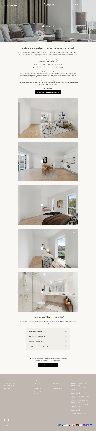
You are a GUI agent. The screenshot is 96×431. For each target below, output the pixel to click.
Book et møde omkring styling (70, 4)
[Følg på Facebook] (5, 420)
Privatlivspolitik (56, 386)
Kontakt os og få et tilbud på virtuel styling (48, 92)
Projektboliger (37, 388)
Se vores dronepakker (55, 360)
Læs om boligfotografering (42, 360)
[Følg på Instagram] (8, 420)
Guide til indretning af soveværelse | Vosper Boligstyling (79, 401)
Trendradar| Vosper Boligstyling (78, 413)
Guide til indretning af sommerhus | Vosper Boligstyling (79, 405)
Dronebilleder (37, 393)
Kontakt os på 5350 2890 (86, 4)
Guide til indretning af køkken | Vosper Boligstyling (80, 397)
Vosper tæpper (13, 5)
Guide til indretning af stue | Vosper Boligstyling (79, 388)
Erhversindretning (38, 386)
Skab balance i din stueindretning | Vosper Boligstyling (79, 384)
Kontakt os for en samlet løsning (48, 364)
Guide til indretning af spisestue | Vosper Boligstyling (79, 392)
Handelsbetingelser (57, 388)
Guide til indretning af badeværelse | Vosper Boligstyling (79, 409)
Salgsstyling (37, 383)
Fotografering (37, 391)
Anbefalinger (56, 383)
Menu (5, 5)
